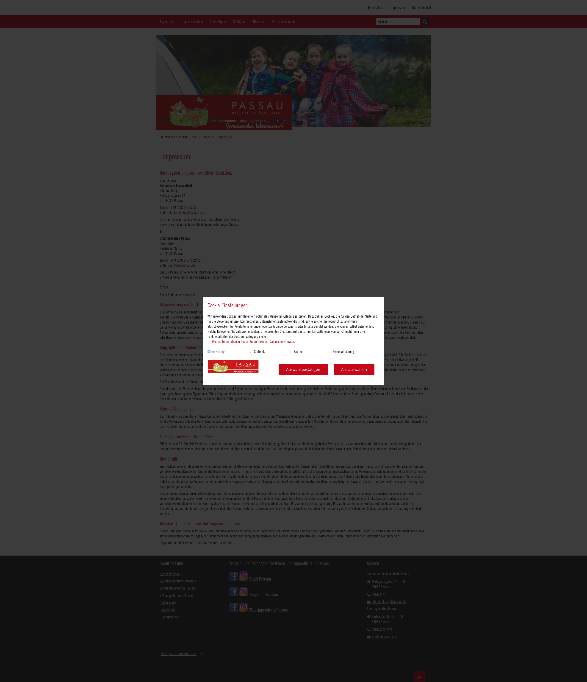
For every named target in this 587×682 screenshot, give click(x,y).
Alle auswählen (354, 369)
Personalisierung (343, 351)
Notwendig (218, 351)
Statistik (259, 351)
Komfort (299, 351)
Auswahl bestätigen (303, 369)
